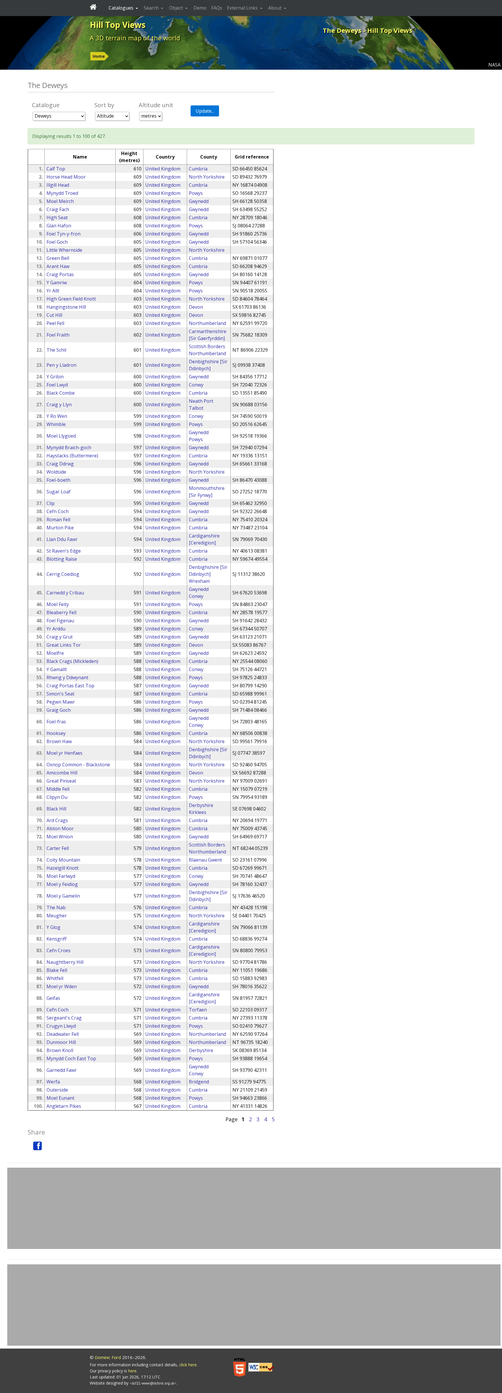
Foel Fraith (57, 335)
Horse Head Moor (66, 177)
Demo (200, 8)
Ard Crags (57, 820)
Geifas (53, 998)
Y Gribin (55, 376)
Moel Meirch (60, 201)
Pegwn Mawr (60, 702)
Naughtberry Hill (64, 962)
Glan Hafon (58, 225)
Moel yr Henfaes (64, 753)
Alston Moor (60, 828)
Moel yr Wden (61, 986)
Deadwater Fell (62, 1034)
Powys (196, 193)
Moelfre (55, 653)
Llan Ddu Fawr (62, 539)
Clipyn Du (56, 797)
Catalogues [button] (122, 8)
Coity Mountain (63, 860)
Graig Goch (58, 710)
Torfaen (198, 1009)
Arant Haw (57, 266)
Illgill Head (57, 185)
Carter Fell (57, 848)
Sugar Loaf (58, 491)
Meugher (56, 915)
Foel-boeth (58, 480)
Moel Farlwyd (60, 876)
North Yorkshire (207, 177)
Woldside (56, 472)
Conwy (196, 385)
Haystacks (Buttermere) (72, 455)
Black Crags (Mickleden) (72, 661)
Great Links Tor (63, 645)
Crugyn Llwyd (61, 1026)
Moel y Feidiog (62, 884)
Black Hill (56, 809)
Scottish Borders (207, 346)
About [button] (275, 8)
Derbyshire (201, 805)
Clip (50, 503)
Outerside (57, 1090)
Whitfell (54, 978)
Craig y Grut (59, 637)
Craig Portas (60, 274)
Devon (196, 307)
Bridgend (199, 1082)
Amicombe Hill (61, 773)
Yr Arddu (55, 628)
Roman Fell (58, 519)
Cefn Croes (58, 950)
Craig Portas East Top (70, 685)
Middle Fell (57, 789)
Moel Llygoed (61, 436)
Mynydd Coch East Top (71, 1058)
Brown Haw (59, 741)
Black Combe (60, 393)
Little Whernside (64, 250)
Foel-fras (56, 721)
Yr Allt (52, 290)
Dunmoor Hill (61, 1042)
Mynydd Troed (62, 193)
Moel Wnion (59, 836)
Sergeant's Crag (64, 1018)
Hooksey (56, 733)
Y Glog (53, 927)
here (132, 1371)
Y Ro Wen (56, 416)
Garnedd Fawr (61, 1070)
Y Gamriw (56, 282)
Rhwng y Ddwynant (67, 677)
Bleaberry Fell (61, 612)
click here (188, 1364)
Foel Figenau (60, 620)
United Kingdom (162, 169)
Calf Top (55, 169)
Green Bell (57, 258)
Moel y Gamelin (63, 896)
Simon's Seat (60, 694)
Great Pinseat (61, 781)
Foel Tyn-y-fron (63, 234)
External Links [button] (243, 8)
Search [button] (152, 8)
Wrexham (199, 581)
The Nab (56, 907)
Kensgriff (56, 939)
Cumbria (198, 169)
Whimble (56, 424)
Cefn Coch (57, 511)
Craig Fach (57, 209)
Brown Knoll (59, 1050)
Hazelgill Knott (62, 868)
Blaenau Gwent (205, 860)
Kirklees (197, 812)
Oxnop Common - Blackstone (78, 764)
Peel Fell (55, 323)
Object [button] (176, 8)
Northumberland (207, 323)
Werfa (53, 1082)
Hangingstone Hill (66, 307)
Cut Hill (54, 315)
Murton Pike (60, 527)
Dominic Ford (108, 1357)
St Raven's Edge (63, 551)
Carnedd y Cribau (65, 592)
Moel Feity (57, 604)
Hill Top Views (118, 24)
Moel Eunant (60, 1098)
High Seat (57, 217)
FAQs (216, 8)
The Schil (56, 350)
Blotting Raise (61, 559)
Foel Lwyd (57, 385)
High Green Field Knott (71, 299)
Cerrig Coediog (62, 574)
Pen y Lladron (61, 365)
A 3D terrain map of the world (135, 37)
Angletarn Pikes (63, 1106)
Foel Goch (57, 242)
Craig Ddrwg (60, 464)
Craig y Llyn (59, 404)
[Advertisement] (254, 1208)
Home (99, 56)
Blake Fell (56, 970)
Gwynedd (199, 201)
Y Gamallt (56, 669)
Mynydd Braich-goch (68, 447)
